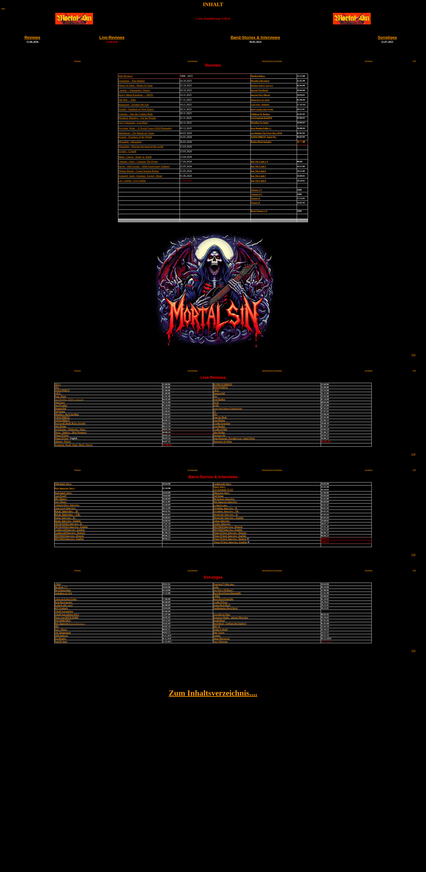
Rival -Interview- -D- (67, 511)
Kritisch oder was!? (64, 605)
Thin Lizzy (60, 402)
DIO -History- (61, 499)
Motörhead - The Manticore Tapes (136, 133)
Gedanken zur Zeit (63, 593)
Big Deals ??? (61, 587)
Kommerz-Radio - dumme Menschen (230, 617)
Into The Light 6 (258, 171)
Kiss (215, 396)
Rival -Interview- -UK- (68, 514)
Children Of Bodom (260, 114)
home (3, 8)
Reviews (32, 37)
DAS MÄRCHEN (63, 620)
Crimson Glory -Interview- (67, 505)
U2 (214, 411)
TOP (414, 61)
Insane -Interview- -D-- (65, 518)
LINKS (216, 596)
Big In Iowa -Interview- (224, 499)
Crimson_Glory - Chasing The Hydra (138, 161)
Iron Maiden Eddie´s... (261, 128)
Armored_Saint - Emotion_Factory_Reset (140, 175)
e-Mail (58, 584)
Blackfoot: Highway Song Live (262, 86)
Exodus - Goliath (127, 151)
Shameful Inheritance (77, 624)
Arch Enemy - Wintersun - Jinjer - (71, 429)
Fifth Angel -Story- (63, 484)
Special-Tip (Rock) (259, 90)
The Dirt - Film (127, 99)
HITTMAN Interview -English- (228, 529)
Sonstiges (387, 37)
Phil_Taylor (219, 632)
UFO (57, 387)
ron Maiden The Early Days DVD (266, 133)
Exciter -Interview (221, 524)
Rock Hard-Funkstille (223, 599)
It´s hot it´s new (220, 505)
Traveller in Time (221, 614)
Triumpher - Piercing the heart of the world (140, 146)
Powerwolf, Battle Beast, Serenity (70, 423)
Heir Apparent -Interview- (225, 502)
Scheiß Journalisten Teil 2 (67, 614)
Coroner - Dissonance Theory (134, 90)
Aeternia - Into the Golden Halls (135, 114)
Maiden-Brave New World (260, 100)
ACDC (216, 405)
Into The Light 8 (258, 180)
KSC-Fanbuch (61, 608)
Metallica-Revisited (260, 81)
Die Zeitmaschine (63, 590)
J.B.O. (216, 390)
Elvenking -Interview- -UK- (226, 511)
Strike (216, 587)
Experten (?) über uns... (224, 584)
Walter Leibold (220, 629)
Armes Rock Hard (222, 605)
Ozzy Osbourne (220, 641)
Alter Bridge (60, 426)
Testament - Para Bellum (131, 80)
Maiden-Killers (258, 76)
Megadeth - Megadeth (129, 142)
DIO (215, 414)
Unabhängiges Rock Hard (225, 608)
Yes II (215, 402)
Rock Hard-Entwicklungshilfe (227, 593)
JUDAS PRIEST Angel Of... (264, 137)
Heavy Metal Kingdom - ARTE (135, 95)
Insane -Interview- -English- (68, 521)
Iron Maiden (219, 399)
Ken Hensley (60, 638)
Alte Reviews (125, 76)
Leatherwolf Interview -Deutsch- (70, 532)
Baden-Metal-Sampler (261, 142)
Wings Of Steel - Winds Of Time (135, 85)
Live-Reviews (111, 37)
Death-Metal (219, 620)
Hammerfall (219, 393)
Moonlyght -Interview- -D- (225, 514)
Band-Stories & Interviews (255, 37)
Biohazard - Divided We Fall (133, 104)
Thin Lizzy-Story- (221, 493)
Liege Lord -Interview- (65, 508)
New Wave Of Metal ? (223, 590)
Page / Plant (60, 396)
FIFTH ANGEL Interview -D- (68, 524)
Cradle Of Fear (220, 602)
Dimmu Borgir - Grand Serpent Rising (138, 171)
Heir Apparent (62, 623)
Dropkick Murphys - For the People (137, 118)
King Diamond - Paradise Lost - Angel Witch (234, 438)
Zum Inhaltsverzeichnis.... (213, 693)
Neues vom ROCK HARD (67, 617)
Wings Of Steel (61, 435)
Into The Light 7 (258, 176)
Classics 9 (255, 202)
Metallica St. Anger (260, 122)
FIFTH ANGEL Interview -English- (71, 526)
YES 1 (58, 384)
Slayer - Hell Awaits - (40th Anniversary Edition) (144, 166)
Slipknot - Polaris (63, 441)
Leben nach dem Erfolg (66, 599)
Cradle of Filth (220, 429)
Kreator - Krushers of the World (135, 137)
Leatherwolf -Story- (222, 484)
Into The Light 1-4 (259, 161)
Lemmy (216, 635)
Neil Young (60, 411)
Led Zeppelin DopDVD (261, 118)
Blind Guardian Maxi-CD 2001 (262, 109)
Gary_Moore (61, 629)
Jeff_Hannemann (63, 632)
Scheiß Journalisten (64, 611)
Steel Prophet (61, 405)
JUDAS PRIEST (62, 390)
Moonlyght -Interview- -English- (228, 518)
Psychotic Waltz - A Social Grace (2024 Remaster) (145, 128)
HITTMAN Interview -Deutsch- (228, 526)
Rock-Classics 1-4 (259, 211)
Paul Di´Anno (61, 641)
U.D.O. (58, 393)
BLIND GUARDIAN (222, 384)
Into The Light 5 (258, 166)
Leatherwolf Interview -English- (70, 529)
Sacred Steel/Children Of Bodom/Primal (227, 408)
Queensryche (219, 435)
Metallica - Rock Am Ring (67, 414)
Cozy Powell (60, 496)
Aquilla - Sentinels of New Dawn (136, 109)
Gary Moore (61, 502)
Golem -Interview (221, 521)
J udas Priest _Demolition (260, 105)
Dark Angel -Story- (63, 493)
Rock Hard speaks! (63, 602)
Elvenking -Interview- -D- (225, 508)
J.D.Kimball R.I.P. (223, 489)
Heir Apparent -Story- (65, 488)
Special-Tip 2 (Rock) (260, 95)
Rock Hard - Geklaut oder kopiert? (229, 623)
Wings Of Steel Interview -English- (229, 535)
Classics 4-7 (256, 194)
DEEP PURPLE (220, 387)
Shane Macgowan (221, 638)
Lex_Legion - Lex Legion (132, 180)
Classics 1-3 (256, 190)
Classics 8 (255, 198)
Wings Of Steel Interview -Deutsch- (230, 532)
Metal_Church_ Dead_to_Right (135, 157)
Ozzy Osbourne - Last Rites (133, 122)
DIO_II (216, 626)
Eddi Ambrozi (61, 635)
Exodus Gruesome (221, 423)
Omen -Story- (219, 487)
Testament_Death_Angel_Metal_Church (73, 445)
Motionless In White (222, 441)
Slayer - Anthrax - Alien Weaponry (71, 432)
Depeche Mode (220, 417)
